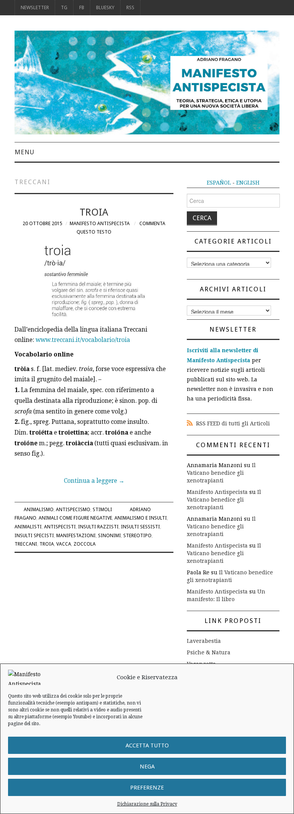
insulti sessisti (140, 527)
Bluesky (105, 7)
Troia (94, 212)
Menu (24, 152)
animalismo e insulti (140, 518)
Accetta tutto (147, 745)
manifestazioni (76, 535)
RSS (130, 7)
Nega (147, 766)
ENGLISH (248, 183)
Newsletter (35, 7)
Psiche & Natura (208, 652)
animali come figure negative (75, 518)
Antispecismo (73, 509)
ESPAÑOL (219, 183)
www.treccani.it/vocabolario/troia (83, 340)
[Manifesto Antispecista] (147, 82)
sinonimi (109, 535)
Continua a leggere (94, 480)
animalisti (28, 527)
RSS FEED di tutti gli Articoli (233, 423)
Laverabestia (204, 641)
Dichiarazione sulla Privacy (147, 804)
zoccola (85, 544)
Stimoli (102, 509)
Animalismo (39, 509)
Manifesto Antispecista (100, 223)
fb (81, 7)
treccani (26, 544)
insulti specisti (34, 535)
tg (64, 7)
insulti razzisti (98, 527)
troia (46, 544)
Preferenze (147, 787)
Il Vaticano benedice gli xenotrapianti (221, 473)
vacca (63, 544)
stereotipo (137, 535)
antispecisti (60, 527)
